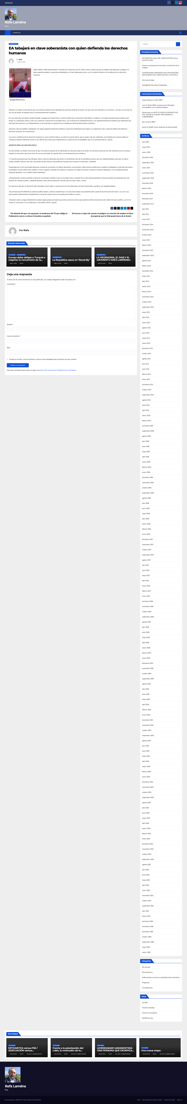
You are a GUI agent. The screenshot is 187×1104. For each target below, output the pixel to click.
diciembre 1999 (147, 931)
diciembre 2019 (147, 183)
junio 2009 (146, 446)
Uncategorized (147, 988)
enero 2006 (146, 658)
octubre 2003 (146, 792)
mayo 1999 (146, 947)
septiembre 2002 (148, 859)
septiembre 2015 (148, 255)
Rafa (20, 59)
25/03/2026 (146, 1054)
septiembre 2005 (148, 679)
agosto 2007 (146, 560)
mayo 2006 (146, 637)
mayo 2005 (146, 699)
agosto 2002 (146, 864)
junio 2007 (146, 570)
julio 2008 (145, 503)
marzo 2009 (146, 462)
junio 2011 (146, 369)
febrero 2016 (146, 245)
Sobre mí (16, 33)
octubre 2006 (146, 611)
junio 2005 (146, 694)
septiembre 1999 (148, 942)
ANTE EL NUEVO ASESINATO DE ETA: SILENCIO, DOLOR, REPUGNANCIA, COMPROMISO (160, 115)
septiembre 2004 (148, 735)
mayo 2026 (146, 147)
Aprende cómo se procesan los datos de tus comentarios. (57, 370)
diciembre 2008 (147, 477)
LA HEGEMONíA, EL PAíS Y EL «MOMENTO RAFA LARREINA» (113, 258)
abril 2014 (145, 281)
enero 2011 (146, 379)
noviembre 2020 (148, 173)
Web (8, 348)
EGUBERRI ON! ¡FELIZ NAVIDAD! (154, 85)
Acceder (145, 1002)
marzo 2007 (146, 586)
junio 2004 (146, 751)
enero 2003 (146, 839)
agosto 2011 (146, 359)
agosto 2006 (146, 622)
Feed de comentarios (149, 1013)
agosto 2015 (146, 260)
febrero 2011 (146, 374)
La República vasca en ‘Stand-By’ (70, 259)
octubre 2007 (146, 550)
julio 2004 (145, 746)
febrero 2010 (146, 420)
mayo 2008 (146, 513)
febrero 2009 (146, 467)
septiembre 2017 (148, 204)
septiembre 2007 (148, 555)
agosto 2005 (146, 684)
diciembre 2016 (147, 224)
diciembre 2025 (147, 157)
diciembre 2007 (147, 539)
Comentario (11, 284)
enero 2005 (146, 715)
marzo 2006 (146, 648)
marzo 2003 (146, 828)
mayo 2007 (146, 575)
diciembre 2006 (147, 601)
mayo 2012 (146, 338)
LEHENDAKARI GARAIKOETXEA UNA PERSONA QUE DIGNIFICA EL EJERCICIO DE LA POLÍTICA (114, 1050)
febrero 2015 (146, 266)
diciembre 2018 (147, 193)
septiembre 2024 (148, 162)
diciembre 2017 (147, 199)
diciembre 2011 (147, 348)
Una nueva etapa (148, 80)
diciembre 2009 (147, 426)
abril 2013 (145, 317)
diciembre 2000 (147, 921)
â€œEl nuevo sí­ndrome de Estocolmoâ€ (163, 127)
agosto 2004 (146, 741)
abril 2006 (145, 642)
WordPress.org (147, 1018)
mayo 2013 (146, 312)
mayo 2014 (146, 276)
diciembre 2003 (147, 782)
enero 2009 (146, 472)
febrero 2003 (146, 833)
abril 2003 (145, 823)
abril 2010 (145, 410)
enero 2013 (146, 322)
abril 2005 (145, 704)
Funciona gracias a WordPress (14, 1100)
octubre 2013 (146, 302)
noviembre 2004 (148, 725)
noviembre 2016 (148, 230)
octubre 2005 (146, 673)
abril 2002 (145, 885)
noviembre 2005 (148, 668)
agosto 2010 (146, 400)
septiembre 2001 (148, 906)
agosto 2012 (146, 328)
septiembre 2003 (148, 797)
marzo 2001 (146, 916)
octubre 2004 (146, 730)
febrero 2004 (146, 771)
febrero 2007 (146, 591)
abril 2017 (145, 214)
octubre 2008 (146, 488)
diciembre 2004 (147, 720)
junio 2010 (146, 405)
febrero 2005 (146, 710)
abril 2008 (145, 519)
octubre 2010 (146, 390)
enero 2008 (146, 534)
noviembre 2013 (148, 297)
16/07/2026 (58, 1054)
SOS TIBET (159, 100)
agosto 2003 (146, 802)
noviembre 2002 (148, 849)
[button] (177, 33)
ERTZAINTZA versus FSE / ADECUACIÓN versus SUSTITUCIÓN (22, 1050)
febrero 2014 (146, 291)
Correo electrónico (14, 336)
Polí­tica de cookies (169, 1100)
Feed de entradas (148, 1008)
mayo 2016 (146, 240)
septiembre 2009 (148, 431)
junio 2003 (146, 813)
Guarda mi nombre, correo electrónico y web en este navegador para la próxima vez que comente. (43, 359)
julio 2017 (145, 209)
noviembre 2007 (148, 544)
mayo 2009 (146, 451)
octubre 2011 (146, 353)
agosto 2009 (146, 436)
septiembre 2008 (148, 493)
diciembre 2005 (147, 663)
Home (139, 1100)
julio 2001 (145, 911)
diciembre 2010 (147, 384)
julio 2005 (145, 689)
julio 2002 (145, 870)
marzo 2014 (146, 286)
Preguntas (145, 982)
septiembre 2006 (148, 617)
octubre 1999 (146, 937)
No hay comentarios (34, 1054)
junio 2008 (146, 508)
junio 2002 (146, 875)
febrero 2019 (146, 188)
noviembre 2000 (148, 926)
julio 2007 (145, 565)
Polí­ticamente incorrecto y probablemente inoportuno (161, 977)
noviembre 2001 (148, 895)
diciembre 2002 (147, 844)
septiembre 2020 (148, 178)
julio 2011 (145, 364)
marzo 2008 (146, 524)
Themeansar (37, 1100)
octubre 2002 (146, 854)
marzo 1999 (146, 952)
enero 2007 (146, 596)
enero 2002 (146, 890)
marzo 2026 (146, 152)
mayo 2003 (146, 818)
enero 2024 (146, 168)
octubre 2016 (146, 235)
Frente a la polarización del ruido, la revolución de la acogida (68, 1050)
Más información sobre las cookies (152, 1100)
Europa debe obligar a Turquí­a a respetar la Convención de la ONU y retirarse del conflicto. (26, 260)
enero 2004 (146, 777)
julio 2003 (145, 808)
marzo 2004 (146, 766)
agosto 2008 (146, 498)
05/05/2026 (102, 1054)
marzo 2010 (146, 415)
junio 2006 (146, 632)
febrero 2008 (146, 529)
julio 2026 (145, 142)
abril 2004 (145, 761)
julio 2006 (145, 627)
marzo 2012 (146, 343)
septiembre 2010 (148, 395)
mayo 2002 (146, 880)
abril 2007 (145, 581)
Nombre (10, 324)
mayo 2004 (146, 756)
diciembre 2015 (147, 250)
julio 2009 (145, 441)
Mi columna (12, 254)
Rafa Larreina (15, 22)
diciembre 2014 (147, 271)
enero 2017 (146, 219)
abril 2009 (145, 457)
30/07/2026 (13, 1054)
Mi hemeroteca (13, 43)
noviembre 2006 (148, 606)
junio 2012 (146, 333)
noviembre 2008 (148, 482)
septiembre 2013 (148, 307)
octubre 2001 (146, 901)
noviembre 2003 (148, 787)
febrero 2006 (146, 653)
